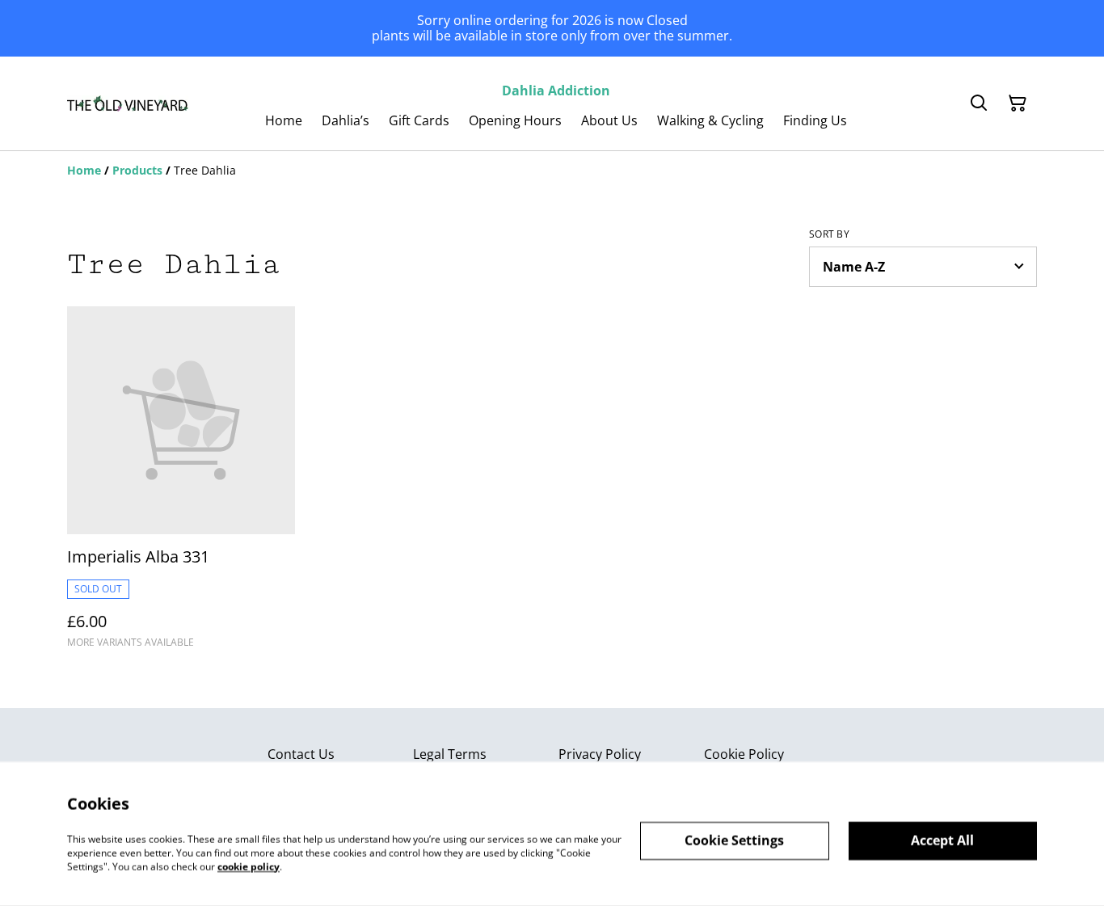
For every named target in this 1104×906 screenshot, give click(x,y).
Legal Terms (450, 754)
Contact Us (301, 754)
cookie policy (248, 866)
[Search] (978, 103)
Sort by (829, 234)
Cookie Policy (744, 754)
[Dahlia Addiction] (127, 103)
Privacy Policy (599, 754)
